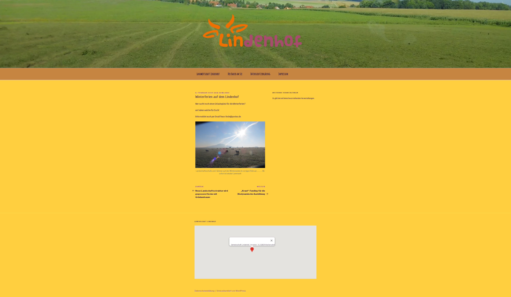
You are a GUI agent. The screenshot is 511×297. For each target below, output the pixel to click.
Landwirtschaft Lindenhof (208, 74)
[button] (252, 249)
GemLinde (224, 93)
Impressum (283, 74)
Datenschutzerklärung (260, 74)
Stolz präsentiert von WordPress (231, 291)
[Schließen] (271, 240)
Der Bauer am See (235, 74)
